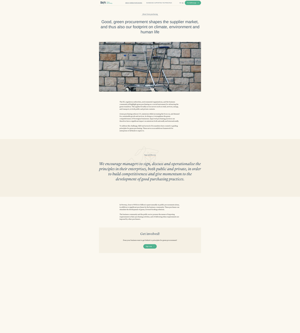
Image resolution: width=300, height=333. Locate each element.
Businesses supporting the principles (159, 3)
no (180, 3)
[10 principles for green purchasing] (106, 2)
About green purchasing (133, 3)
